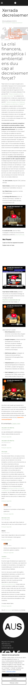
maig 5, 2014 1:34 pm (5, 532)
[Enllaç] (15, 3)
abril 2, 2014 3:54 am (5, 453)
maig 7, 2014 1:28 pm (7, 545)
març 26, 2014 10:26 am (6, 429)
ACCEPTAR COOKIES (14, 675)
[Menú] (2, 3)
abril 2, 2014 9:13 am (7, 506)
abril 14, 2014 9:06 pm (6, 519)
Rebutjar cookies (14, 683)
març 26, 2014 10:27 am (6, 442)
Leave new (16, 423)
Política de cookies (11, 671)
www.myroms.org (19, 234)
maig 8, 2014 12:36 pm (6, 558)
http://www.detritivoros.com (9, 584)
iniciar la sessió (8, 610)
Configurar (14, 679)
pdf (18, 302)
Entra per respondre (6, 436)
